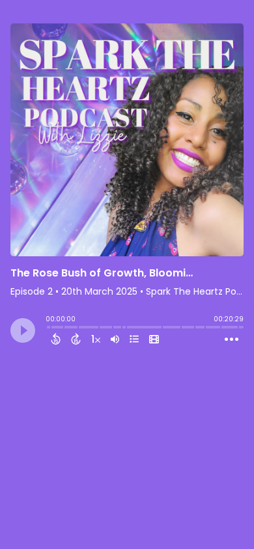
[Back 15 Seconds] (56, 339)
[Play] (22, 330)
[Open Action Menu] (231, 339)
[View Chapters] (134, 339)
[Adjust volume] (115, 339)
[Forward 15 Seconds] (76, 339)
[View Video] (154, 339)
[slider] (49, 328)
